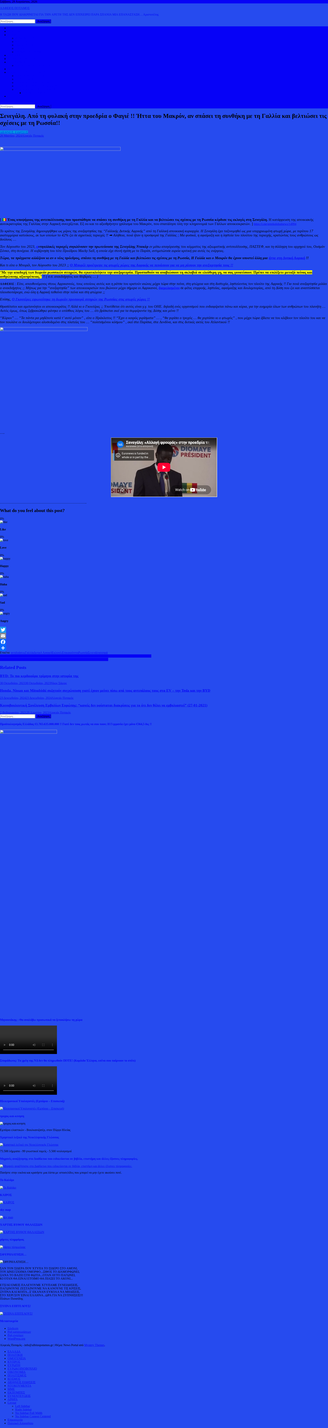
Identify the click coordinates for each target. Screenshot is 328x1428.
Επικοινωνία (15, 1419)
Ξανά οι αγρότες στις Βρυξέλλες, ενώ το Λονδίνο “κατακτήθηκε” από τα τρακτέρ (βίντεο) (54, 659)
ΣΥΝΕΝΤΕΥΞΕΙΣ (19, 1395)
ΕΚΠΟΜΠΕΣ (16, 1392)
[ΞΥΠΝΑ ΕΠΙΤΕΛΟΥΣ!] (16, 1313)
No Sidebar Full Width (28, 1413)
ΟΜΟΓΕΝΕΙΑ (24, 45)
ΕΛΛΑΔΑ (14, 55)
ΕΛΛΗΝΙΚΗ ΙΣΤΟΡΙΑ (29, 75)
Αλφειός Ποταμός (33, 135)
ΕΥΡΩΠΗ (21, 48)
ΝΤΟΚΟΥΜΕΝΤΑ (19, 1385)
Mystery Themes (94, 1345)
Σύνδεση (13, 1328)
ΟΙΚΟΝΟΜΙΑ (17, 62)
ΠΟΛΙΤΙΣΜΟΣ (24, 79)
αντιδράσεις (18, 652)
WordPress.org (16, 1338)
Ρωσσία (83, 652)
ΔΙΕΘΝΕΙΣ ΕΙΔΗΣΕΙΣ (21, 58)
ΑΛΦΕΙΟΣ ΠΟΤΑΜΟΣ (15, 8)
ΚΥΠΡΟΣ (21, 41)
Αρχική (12, 28)
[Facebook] (164, 642)
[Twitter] (164, 630)
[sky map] (6, 1217)
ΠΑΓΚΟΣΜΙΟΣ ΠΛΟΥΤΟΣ (32, 65)
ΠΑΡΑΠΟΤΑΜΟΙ (34, 92)
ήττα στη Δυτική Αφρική (287, 258)
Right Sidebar (23, 1409)
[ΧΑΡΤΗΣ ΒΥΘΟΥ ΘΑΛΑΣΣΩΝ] (22, 1232)
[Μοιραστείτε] (164, 648)
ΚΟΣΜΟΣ (14, 34)
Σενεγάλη (93, 652)
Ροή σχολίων (15, 1335)
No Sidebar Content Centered (33, 1416)
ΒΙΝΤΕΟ (13, 69)
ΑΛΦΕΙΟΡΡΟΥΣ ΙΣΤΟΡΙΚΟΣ (26, 72)
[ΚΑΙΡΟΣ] (7, 1202)
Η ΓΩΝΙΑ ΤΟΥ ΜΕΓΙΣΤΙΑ (32, 82)
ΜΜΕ (11, 1389)
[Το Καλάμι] (8, 1187)
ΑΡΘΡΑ (13, 1399)
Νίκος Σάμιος (58, 683)
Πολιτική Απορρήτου (20, 1423)
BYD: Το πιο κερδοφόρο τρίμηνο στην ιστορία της (39, 676)
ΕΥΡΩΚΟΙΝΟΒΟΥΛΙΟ (30, 51)
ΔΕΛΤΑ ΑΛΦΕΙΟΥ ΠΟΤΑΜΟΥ (35, 89)
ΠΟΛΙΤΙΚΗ (15, 31)
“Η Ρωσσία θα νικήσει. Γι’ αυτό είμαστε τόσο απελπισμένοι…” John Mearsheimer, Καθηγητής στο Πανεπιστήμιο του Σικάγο (75, 656)
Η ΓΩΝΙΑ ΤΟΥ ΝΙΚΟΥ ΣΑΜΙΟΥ (36, 86)
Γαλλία (29, 652)
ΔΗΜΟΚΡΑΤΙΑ (25, 38)
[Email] (164, 636)
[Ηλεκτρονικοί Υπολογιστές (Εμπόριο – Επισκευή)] (32, 1108)
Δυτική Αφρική (43, 652)
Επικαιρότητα (70, 652)
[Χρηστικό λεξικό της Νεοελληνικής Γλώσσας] (29, 1144)
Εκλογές (57, 652)
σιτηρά (103, 652)
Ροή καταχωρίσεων (19, 1331)
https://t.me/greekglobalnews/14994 (275, 224)
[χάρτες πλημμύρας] (12, 1247)
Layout (12, 1402)
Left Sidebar (22, 1406)
